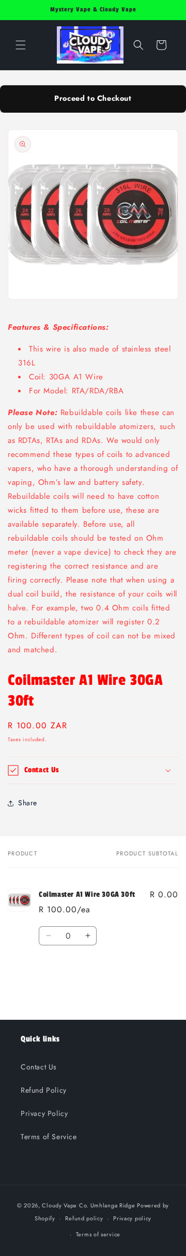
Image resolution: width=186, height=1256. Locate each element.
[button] (20, 45)
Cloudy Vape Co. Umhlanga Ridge (88, 1205)
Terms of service (98, 1234)
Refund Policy (44, 1090)
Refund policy (84, 1218)
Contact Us (39, 1067)
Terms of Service (49, 1136)
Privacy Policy (44, 1113)
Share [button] (27, 803)
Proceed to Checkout (92, 98)
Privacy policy (132, 1218)
